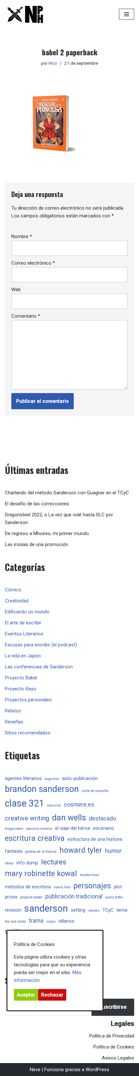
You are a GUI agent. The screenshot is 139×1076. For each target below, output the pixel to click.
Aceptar (26, 995)
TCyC (107, 910)
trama (36, 920)
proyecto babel (31, 897)
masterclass (89, 875)
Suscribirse (112, 1007)
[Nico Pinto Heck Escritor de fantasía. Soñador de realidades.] (24, 14)
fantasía (13, 851)
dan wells (69, 817)
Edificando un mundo (27, 612)
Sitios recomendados (27, 733)
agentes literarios (23, 778)
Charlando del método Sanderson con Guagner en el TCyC (67, 493)
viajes (51, 921)
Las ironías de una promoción (36, 544)
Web (16, 289)
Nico (52, 63)
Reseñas (14, 722)
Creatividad (16, 601)
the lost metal (15, 921)
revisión (13, 910)
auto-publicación (80, 778)
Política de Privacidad (111, 1036)
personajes (92, 885)
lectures (53, 862)
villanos (66, 921)
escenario (103, 828)
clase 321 (24, 803)
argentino (52, 779)
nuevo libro (62, 887)
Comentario (25, 316)
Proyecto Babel (21, 678)
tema (121, 910)
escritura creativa (35, 838)
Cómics (13, 590)
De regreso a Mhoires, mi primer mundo (47, 533)
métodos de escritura (28, 887)
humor (113, 851)
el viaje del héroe (72, 828)
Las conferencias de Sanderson (39, 667)
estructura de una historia (95, 839)
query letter (114, 897)
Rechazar (52, 995)
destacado (102, 818)
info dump (27, 863)
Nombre (21, 236)
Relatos (13, 711)
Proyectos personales (28, 700)
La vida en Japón (23, 656)
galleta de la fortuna (41, 852)
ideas (9, 863)
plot (118, 887)
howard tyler (80, 850)
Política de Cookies (113, 1047)
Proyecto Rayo (20, 689)
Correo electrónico (33, 263)
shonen (94, 910)
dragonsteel (14, 829)
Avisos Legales (118, 1058)
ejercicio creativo (39, 829)
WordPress (97, 1069)
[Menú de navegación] (126, 14)
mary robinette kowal (41, 873)
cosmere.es (79, 804)
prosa (11, 897)
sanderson (46, 908)
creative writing (27, 818)
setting (78, 910)
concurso (54, 805)
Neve (35, 1069)
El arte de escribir (23, 623)
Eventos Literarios (24, 634)
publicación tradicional (73, 896)
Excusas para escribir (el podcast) (41, 645)
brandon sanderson (42, 789)
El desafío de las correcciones (37, 504)
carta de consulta (95, 791)
